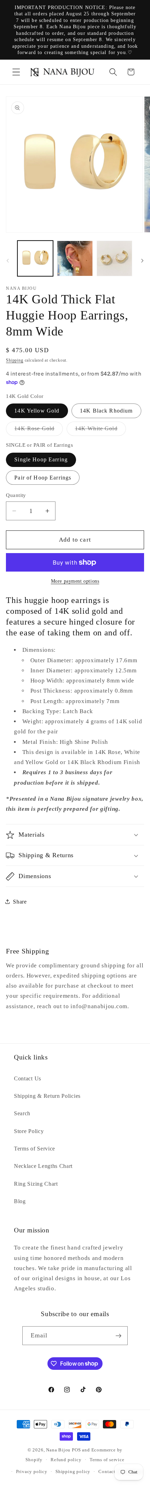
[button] (16, 72)
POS (76, 1450)
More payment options (75, 581)
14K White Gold (100, 430)
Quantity (16, 495)
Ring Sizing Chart (36, 1184)
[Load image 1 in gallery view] (35, 258)
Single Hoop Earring (41, 459)
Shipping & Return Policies (47, 1096)
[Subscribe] (119, 1335)
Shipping (14, 360)
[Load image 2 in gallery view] (74, 258)
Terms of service (107, 1459)
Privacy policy (31, 1471)
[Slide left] (7, 260)
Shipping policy (72, 1471)
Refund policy (66, 1459)
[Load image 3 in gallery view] (114, 258)
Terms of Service (34, 1149)
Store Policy (29, 1131)
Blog (20, 1201)
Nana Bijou (58, 1450)
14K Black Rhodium (106, 411)
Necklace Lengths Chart (43, 1166)
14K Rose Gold (38, 430)
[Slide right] (142, 260)
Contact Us (27, 1078)
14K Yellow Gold (36, 411)
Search (22, 1113)
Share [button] (20, 902)
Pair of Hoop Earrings (42, 478)
